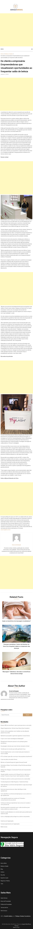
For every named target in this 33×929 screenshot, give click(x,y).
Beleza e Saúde (9, 54)
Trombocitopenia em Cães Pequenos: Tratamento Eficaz (14, 781)
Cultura (2, 872)
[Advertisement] (16, 29)
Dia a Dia (3, 875)
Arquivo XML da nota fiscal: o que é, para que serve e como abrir (16, 725)
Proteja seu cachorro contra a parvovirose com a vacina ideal (15, 779)
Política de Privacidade (6, 904)
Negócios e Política (5, 880)
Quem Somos (4, 898)
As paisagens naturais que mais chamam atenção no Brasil (15, 746)
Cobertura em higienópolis (7, 821)
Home (2, 54)
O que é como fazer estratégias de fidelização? (12, 738)
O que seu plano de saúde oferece (9, 759)
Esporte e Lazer (4, 878)
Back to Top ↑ (16, 927)
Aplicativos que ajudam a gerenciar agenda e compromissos (15, 735)
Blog (2, 869)
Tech (2, 883)
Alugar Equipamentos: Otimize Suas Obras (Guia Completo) (15, 728)
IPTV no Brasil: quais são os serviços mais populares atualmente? (16, 756)
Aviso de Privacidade (6, 901)
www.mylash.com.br (6, 529)
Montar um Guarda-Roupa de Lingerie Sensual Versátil (14, 762)
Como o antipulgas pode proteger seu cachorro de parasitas (15, 816)
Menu (2, 49)
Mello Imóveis (4, 826)
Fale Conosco (4, 910)
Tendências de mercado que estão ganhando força (13, 749)
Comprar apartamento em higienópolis (10, 824)
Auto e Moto (4, 863)
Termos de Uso (4, 907)
